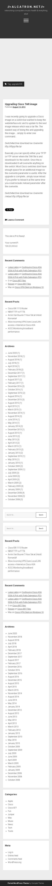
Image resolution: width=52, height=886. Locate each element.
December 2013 (15, 429)
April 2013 (12, 443)
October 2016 (14, 389)
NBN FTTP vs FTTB (16, 312)
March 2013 (13, 446)
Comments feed (15, 859)
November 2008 (15, 496)
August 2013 (13, 433)
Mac (10, 818)
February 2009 (14, 486)
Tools (10, 831)
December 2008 (15, 493)
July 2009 (12, 473)
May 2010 (12, 459)
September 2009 (15, 469)
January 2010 (14, 463)
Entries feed (13, 856)
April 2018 (12, 366)
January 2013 (14, 453)
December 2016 (15, 386)
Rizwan (11, 284)
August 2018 (13, 360)
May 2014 (12, 423)
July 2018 (12, 363)
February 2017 (14, 383)
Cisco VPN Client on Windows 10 (29, 287)
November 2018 (15, 356)
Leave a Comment (15, 220)
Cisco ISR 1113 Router (17, 308)
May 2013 (12, 439)
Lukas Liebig (13, 267)
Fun (9, 811)
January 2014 (14, 426)
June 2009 (12, 476)
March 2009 (13, 483)
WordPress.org (14, 862)
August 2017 (13, 380)
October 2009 (14, 466)
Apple (10, 801)
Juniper (11, 814)
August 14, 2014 (19, 107)
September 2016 (15, 393)
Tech (10, 828)
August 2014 (13, 416)
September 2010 (15, 456)
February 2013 (14, 449)
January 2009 (14, 489)
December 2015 (15, 399)
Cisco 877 (12, 808)
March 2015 (13, 409)
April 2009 (12, 479)
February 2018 (14, 370)
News (10, 824)
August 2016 (13, 396)
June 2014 (12, 419)
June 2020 (12, 353)
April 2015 (12, 406)
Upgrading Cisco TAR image (21, 104)
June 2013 (12, 436)
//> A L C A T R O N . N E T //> (26, 6)
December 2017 (15, 373)
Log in (10, 852)
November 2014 (15, 413)
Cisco (10, 804)
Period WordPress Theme (18, 883)
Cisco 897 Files (19, 280)
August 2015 (13, 403)
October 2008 (14, 499)
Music (10, 821)
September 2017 (15, 376)
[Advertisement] (26, 54)
